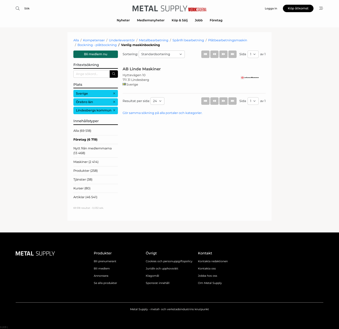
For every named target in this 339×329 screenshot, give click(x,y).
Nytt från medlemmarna (92, 150)
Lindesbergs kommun (93, 110)
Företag (216, 20)
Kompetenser (94, 40)
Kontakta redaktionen (213, 261)
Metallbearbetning (153, 40)
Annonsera (101, 275)
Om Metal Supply (210, 283)
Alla (76, 40)
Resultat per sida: (136, 101)
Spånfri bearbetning (188, 40)
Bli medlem (102, 268)
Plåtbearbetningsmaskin (227, 40)
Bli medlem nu (95, 54)
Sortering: (131, 54)
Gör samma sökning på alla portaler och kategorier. (162, 113)
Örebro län (84, 102)
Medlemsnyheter (151, 20)
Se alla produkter (105, 283)
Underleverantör (122, 40)
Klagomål (152, 275)
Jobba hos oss (207, 275)
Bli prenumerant (105, 261)
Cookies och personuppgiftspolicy (169, 261)
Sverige (82, 93)
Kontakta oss (207, 268)
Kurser (81, 188)
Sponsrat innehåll (158, 283)
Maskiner (85, 162)
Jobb (199, 20)
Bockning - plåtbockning (97, 45)
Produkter (85, 171)
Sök (27, 8)
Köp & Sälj (180, 20)
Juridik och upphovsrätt (162, 268)
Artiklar (85, 197)
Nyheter (123, 20)
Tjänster (82, 179)
